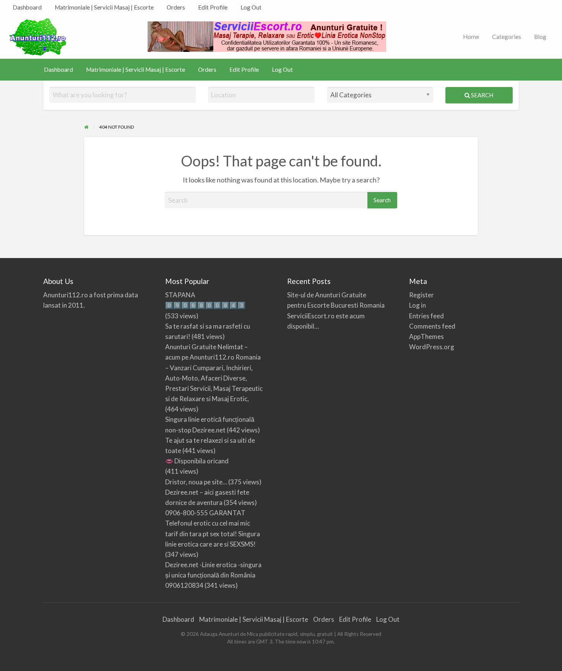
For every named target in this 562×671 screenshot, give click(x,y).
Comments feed (432, 326)
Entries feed (426, 316)
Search (481, 95)
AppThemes (426, 336)
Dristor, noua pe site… (196, 482)
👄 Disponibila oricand (197, 461)
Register (421, 295)
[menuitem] (27, 7)
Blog (540, 36)
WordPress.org (431, 347)
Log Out (251, 7)
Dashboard (27, 7)
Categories (506, 36)
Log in (417, 305)
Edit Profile (212, 7)
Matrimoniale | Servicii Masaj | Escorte (104, 7)
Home (471, 36)
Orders (176, 7)
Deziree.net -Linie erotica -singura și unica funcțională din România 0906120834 (213, 575)
